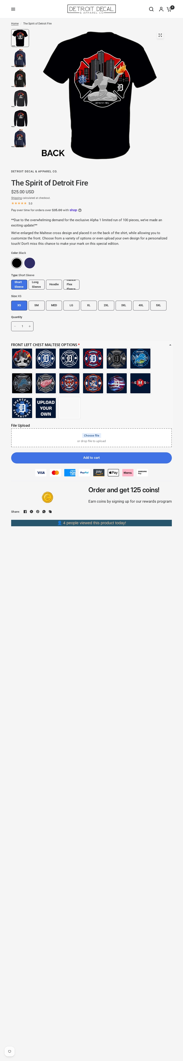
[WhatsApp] (44, 511)
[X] (31, 511)
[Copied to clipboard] (50, 511)
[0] (168, 9)
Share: (15, 511)
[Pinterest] (37, 511)
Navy (29, 263)
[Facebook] (25, 511)
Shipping (16, 198)
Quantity (16, 317)
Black (16, 263)
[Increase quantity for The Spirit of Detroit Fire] (29, 326)
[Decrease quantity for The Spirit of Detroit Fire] (15, 326)
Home (15, 23)
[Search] (151, 9)
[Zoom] (160, 35)
